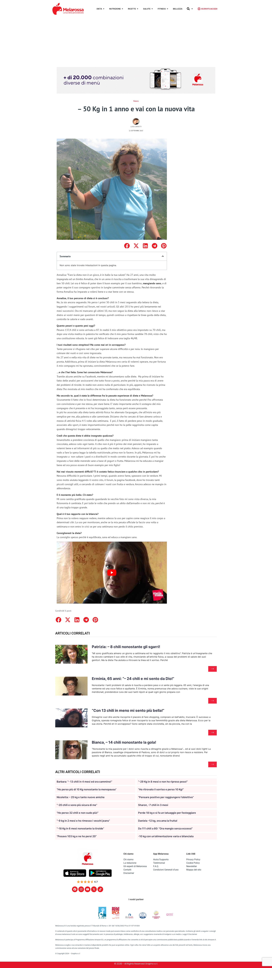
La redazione (129, 863)
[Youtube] (87, 889)
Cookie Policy (193, 863)
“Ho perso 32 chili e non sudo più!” (77, 812)
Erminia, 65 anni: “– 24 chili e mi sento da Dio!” (133, 678)
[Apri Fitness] (167, 8)
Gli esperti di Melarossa (135, 866)
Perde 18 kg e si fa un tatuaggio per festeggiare (167, 812)
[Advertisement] (136, 39)
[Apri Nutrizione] (122, 8)
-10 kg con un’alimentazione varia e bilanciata (166, 836)
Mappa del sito (193, 869)
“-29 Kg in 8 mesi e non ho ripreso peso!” (163, 781)
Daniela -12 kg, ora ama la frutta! (157, 820)
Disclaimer (128, 873)
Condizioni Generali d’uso (165, 869)
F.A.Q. (156, 866)
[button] (127, 246)
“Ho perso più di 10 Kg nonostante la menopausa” (86, 789)
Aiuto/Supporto (161, 859)
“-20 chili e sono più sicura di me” (77, 805)
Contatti (127, 869)
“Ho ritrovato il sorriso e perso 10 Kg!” (161, 789)
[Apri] (192, 8)
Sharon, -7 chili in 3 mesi (153, 805)
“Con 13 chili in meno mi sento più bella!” (128, 710)
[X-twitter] (94, 889)
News (136, 101)
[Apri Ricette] (138, 8)
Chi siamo (128, 859)
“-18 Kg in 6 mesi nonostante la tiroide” (80, 828)
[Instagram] (81, 889)
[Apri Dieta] (104, 8)
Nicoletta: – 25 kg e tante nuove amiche (81, 797)
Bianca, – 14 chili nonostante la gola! (124, 742)
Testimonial (159, 863)
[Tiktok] (100, 889)
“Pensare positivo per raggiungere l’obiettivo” (166, 797)
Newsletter (191, 866)
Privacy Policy (193, 859)
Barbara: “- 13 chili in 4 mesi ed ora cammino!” (84, 781)
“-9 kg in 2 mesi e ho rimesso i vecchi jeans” (83, 820)
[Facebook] (75, 889)
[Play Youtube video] (112, 573)
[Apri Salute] (152, 8)
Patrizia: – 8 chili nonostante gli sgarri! (126, 647)
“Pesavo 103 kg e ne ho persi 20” (77, 836)
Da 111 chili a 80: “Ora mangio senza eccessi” (165, 828)
